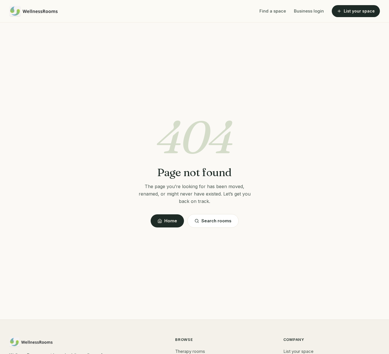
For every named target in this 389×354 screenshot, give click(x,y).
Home (170, 220)
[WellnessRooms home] (33, 11)
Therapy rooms (190, 351)
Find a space (272, 11)
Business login (309, 11)
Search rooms (216, 220)
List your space (359, 11)
